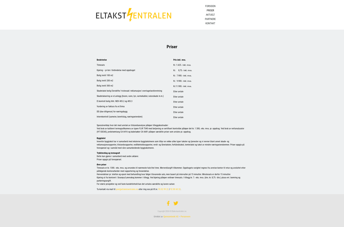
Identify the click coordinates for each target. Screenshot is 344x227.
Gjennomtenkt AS (170, 216)
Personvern (185, 216)
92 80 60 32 (175, 189)
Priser (210, 10)
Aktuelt (210, 14)
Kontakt (210, 23)
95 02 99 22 (163, 189)
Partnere (210, 19)
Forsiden (210, 6)
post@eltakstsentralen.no (127, 189)
